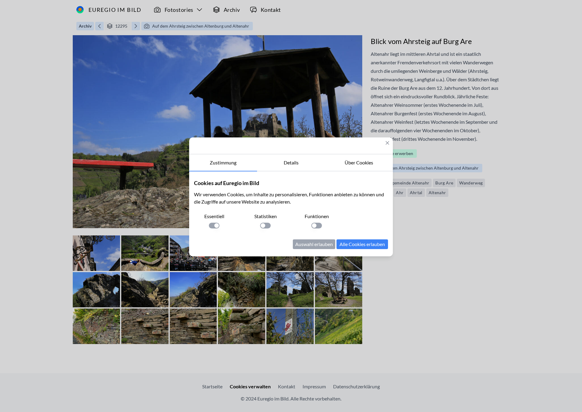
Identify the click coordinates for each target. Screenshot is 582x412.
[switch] (214, 225)
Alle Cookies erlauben (362, 244)
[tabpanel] (291, 213)
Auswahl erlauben (314, 244)
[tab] (223, 162)
